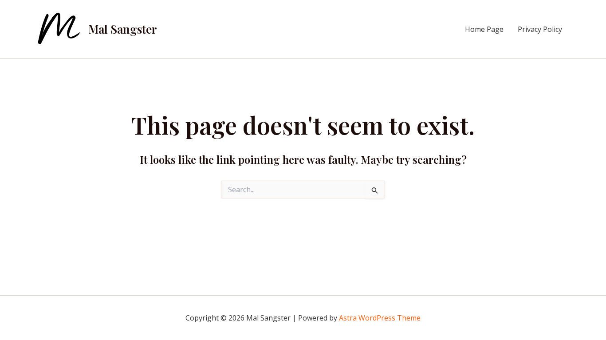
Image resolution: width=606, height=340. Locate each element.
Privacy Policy (540, 29)
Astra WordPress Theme (380, 318)
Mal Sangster (122, 29)
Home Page (484, 29)
